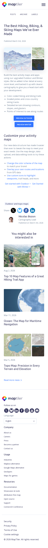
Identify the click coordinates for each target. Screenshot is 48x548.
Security (8, 521)
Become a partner (11, 444)
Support (7, 503)
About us (7, 432)
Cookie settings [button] (11, 534)
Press (6, 440)
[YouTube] (31, 410)
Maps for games (11, 475)
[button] (43, 4)
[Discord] (36, 410)
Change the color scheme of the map (24, 163)
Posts (13, 14)
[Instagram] (26, 410)
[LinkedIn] (16, 410)
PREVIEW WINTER (24, 124)
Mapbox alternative (12, 463)
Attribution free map (12, 495)
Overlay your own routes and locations (25, 169)
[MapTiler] (12, 5)
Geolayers (8, 471)
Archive (23, 14)
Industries (8, 460)
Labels (34, 14)
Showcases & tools (12, 491)
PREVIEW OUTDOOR (24, 118)
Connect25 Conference (13, 507)
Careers (7, 436)
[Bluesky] (11, 410)
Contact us (8, 448)
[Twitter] (5, 410)
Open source (9, 499)
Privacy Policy (10, 525)
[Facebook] (21, 410)
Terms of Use (10, 530)
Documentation (10, 487)
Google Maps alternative (14, 467)
